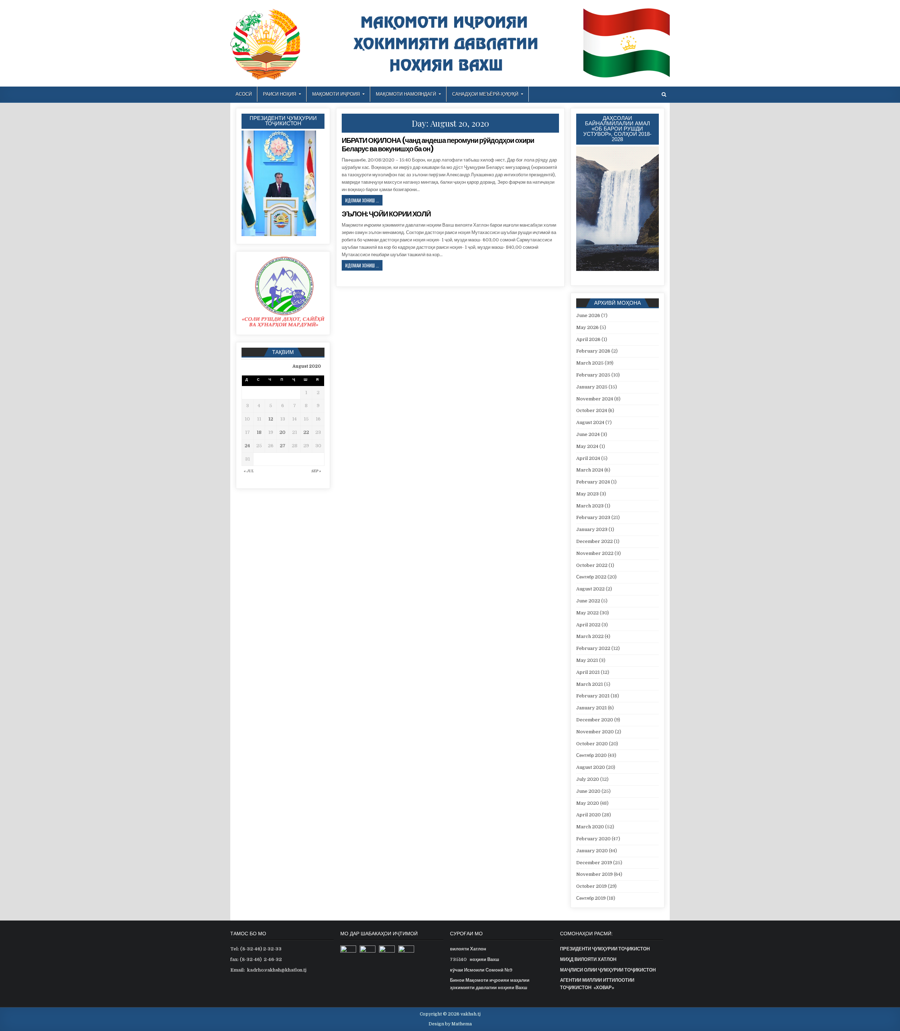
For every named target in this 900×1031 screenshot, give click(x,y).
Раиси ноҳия (279, 94)
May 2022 (587, 612)
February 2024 (593, 482)
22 (306, 432)
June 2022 (588, 600)
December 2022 (594, 541)
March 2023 (590, 505)
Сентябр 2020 (591, 755)
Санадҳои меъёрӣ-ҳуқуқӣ (485, 94)
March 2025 (590, 363)
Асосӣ (244, 94)
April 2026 (588, 339)
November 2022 (594, 553)
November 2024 (594, 398)
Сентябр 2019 (591, 898)
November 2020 (595, 731)
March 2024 (589, 470)
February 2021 (593, 695)
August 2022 (590, 589)
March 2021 (589, 684)
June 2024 (588, 434)
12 (270, 419)
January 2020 (592, 850)
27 (282, 445)
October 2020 (592, 743)
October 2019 (591, 886)
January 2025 (592, 387)
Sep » (316, 471)
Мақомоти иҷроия (336, 94)
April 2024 (588, 458)
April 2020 (588, 814)
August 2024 (590, 422)
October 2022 (592, 565)
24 (247, 445)
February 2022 (593, 648)
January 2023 (592, 529)
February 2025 (593, 375)
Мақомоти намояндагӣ (406, 94)
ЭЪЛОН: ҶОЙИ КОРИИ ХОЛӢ (386, 214)
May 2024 (587, 446)
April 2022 (588, 624)
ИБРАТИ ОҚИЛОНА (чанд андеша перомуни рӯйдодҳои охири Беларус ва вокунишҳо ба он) (438, 144)
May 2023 (587, 493)
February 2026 (593, 351)
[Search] (664, 94)
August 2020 (590, 767)
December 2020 (594, 719)
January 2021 (591, 707)
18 (259, 432)
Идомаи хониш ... (363, 200)
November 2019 (594, 874)
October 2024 (591, 410)
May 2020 (587, 803)
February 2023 (593, 517)
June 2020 (588, 791)
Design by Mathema (450, 1023)
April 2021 (588, 672)
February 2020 (593, 838)
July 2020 (587, 779)
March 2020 (590, 826)
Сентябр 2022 (591, 577)
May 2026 (587, 327)
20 (282, 432)
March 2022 (590, 636)
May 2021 (587, 660)
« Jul (248, 471)
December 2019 (594, 862)
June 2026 (588, 315)
